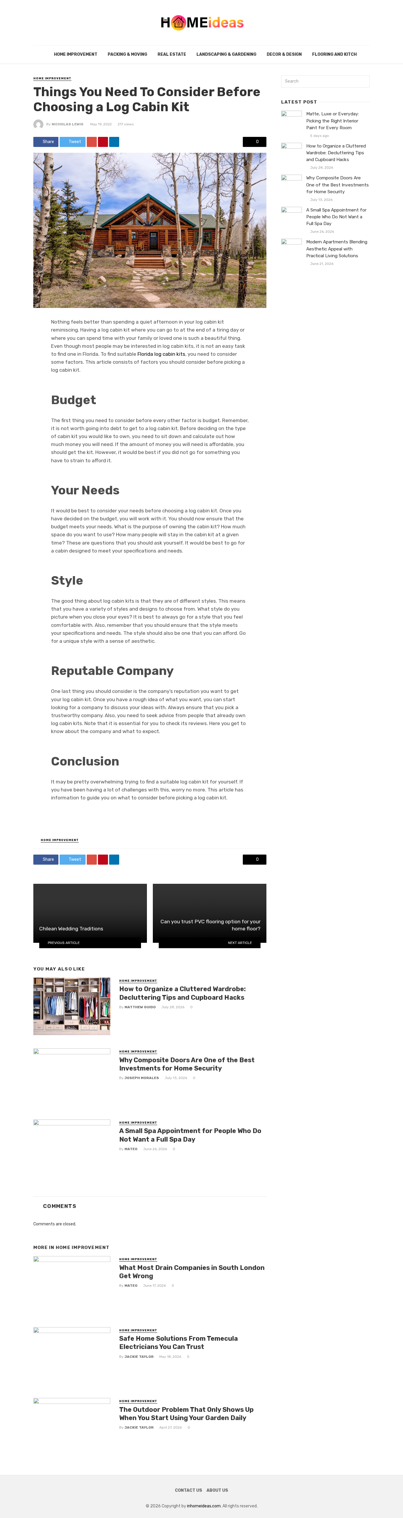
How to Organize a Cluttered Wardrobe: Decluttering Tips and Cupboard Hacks (182, 993)
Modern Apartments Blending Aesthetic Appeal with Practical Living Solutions (336, 248)
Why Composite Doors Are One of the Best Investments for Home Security (187, 1064)
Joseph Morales (141, 1078)
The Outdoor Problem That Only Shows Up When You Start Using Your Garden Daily (186, 1414)
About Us (217, 1490)
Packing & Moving (127, 54)
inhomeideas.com (204, 1506)
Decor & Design (284, 54)
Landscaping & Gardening (226, 54)
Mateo (130, 1149)
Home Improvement (75, 54)
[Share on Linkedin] (114, 142)
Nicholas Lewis (67, 124)
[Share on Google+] (92, 142)
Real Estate (172, 54)
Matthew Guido (140, 1007)
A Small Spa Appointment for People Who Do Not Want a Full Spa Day (190, 1135)
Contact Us (188, 1490)
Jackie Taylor (139, 1357)
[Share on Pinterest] (103, 142)
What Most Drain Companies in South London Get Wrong (192, 1272)
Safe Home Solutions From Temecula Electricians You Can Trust (178, 1342)
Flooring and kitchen (337, 54)
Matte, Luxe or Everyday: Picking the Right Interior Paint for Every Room (332, 120)
